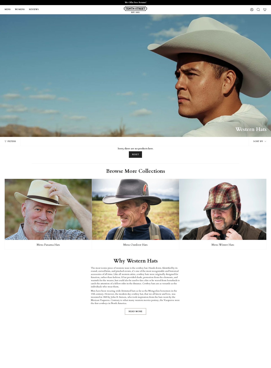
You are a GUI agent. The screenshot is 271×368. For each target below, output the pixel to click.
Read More (135, 311)
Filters (11, 141)
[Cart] (265, 9)
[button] (7, 9)
